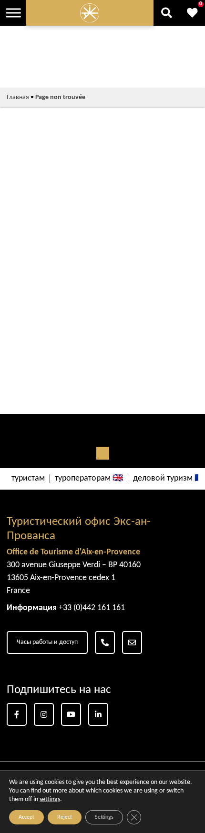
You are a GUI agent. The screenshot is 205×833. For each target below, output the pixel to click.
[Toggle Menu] (13, 12)
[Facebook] (17, 714)
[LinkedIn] (98, 714)
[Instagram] (44, 714)
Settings (104, 817)
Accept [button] (26, 817)
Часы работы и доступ (47, 642)
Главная (18, 97)
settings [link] (50, 799)
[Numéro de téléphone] (105, 642)
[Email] (132, 642)
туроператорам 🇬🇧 (89, 478)
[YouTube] (71, 714)
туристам (28, 478)
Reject (64, 817)
